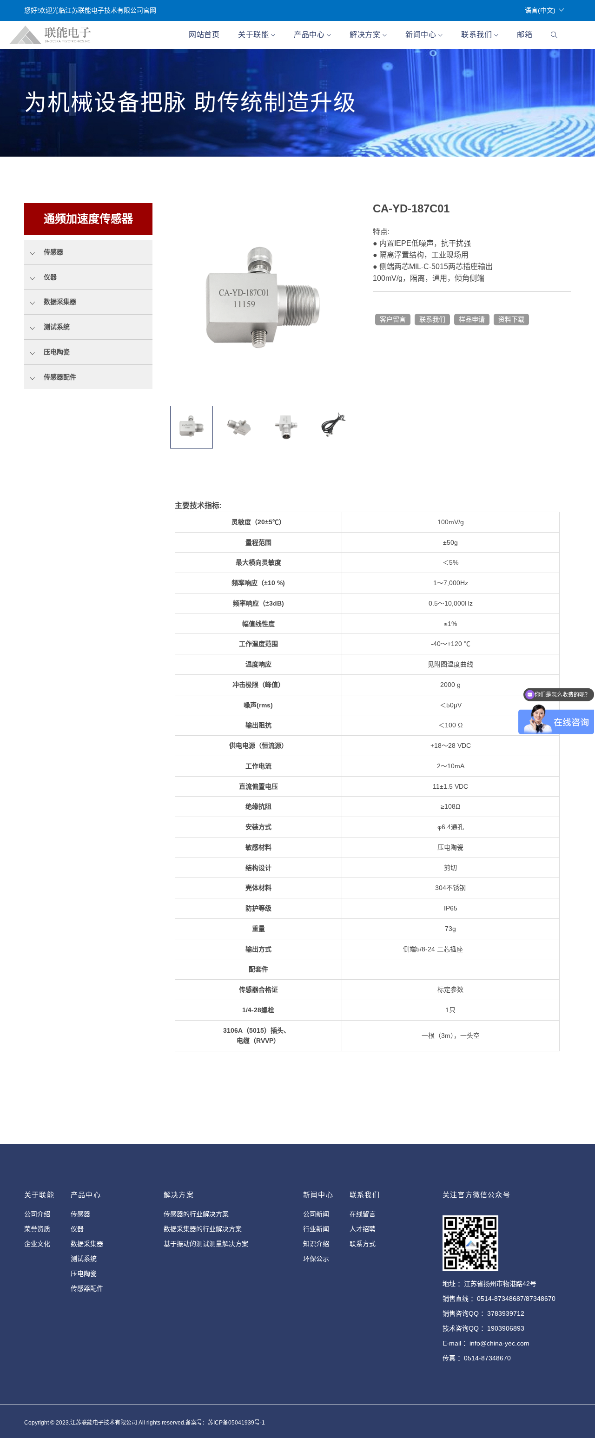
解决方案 (366, 35)
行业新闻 (316, 1229)
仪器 (77, 1229)
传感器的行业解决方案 (196, 1214)
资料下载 (511, 319)
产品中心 (310, 35)
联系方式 (363, 1243)
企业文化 (37, 1243)
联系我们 (477, 35)
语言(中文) (540, 10)
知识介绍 (316, 1243)
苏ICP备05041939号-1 (236, 1422)
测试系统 (84, 1258)
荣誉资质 (37, 1229)
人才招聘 (363, 1229)
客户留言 (393, 319)
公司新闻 (316, 1214)
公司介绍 (37, 1214)
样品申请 (472, 319)
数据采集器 (87, 1243)
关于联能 (254, 35)
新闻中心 (421, 35)
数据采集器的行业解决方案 (203, 1229)
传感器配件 (87, 1288)
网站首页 (204, 35)
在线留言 (363, 1214)
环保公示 (316, 1258)
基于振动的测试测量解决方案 (206, 1243)
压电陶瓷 (84, 1273)
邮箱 (524, 35)
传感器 (80, 1214)
